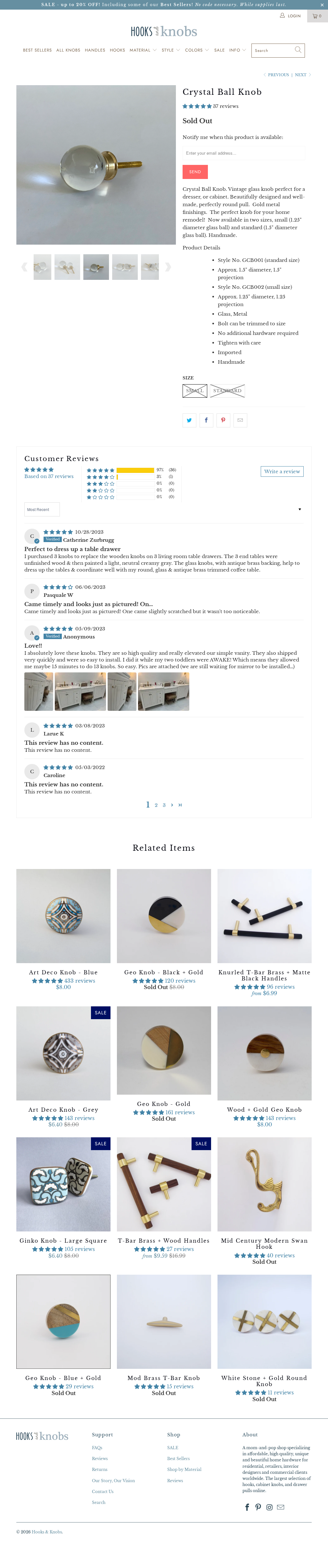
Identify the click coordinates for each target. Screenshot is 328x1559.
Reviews (100, 1458)
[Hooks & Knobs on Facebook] (247, 1508)
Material (141, 50)
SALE (172, 1447)
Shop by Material (184, 1469)
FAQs (97, 1447)
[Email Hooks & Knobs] (280, 1508)
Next (301, 75)
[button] (197, 106)
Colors (194, 50)
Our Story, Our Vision (113, 1480)
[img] (58, 532)
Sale (219, 50)
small (195, 391)
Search (98, 1502)
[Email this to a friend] (240, 420)
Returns (99, 1469)
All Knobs (68, 50)
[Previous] (25, 165)
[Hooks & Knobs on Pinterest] (258, 1508)
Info (235, 50)
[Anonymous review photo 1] (38, 691)
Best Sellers (37, 50)
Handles (95, 50)
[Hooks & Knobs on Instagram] (270, 1508)
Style (169, 50)
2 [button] (156, 805)
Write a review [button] (282, 471)
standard (227, 391)
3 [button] (164, 805)
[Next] (167, 165)
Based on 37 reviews (49, 476)
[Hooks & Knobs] (164, 30)
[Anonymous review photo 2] (80, 691)
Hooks (117, 50)
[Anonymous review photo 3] (122, 691)
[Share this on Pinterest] (223, 420)
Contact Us (102, 1491)
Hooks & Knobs (47, 1532)
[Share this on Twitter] (189, 420)
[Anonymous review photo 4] (163, 691)
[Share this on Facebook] (206, 420)
